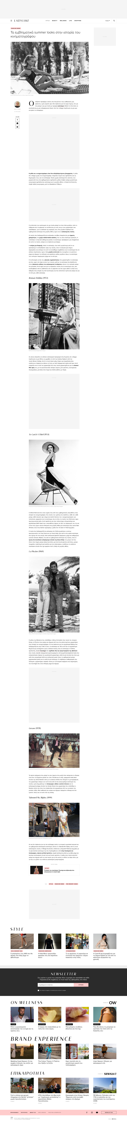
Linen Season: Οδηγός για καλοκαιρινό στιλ (102, 1062)
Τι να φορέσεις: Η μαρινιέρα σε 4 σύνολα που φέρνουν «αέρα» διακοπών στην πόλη (77, 955)
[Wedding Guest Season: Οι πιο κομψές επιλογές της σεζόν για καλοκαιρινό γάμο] (22, 1051)
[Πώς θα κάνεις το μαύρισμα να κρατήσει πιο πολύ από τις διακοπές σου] (104, 1014)
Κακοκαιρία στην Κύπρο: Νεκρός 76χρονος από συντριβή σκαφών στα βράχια (77, 1097)
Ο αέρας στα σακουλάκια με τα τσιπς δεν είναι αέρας (49, 1028)
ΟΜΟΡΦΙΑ (69, 1024)
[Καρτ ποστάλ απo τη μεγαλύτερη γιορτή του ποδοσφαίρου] (77, 1051)
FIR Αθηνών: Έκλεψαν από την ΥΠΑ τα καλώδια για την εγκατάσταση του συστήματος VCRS (104, 1098)
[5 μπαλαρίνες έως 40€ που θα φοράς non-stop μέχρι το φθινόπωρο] (22, 941)
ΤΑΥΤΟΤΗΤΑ (24, 1112)
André (41, 651)
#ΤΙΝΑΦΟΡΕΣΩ (70, 951)
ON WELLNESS (27, 1003)
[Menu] (11, 20)
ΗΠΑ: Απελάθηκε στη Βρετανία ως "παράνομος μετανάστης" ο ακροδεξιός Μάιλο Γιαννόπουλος (49, 1098)
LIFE (70, 20)
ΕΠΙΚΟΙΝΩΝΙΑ (14, 1112)
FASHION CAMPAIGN (45, 951)
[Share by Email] (17, 127)
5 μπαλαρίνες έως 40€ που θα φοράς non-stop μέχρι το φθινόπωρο (22, 955)
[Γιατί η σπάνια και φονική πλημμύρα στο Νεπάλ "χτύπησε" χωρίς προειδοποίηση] (22, 1085)
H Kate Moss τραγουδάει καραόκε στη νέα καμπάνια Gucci (47, 955)
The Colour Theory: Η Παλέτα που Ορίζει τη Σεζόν (48, 1062)
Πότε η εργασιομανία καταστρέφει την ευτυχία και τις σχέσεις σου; (22, 1029)
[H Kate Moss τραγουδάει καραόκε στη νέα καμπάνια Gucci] (49, 941)
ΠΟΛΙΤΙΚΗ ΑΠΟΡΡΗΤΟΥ (54, 1112)
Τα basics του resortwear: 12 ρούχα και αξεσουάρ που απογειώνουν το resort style (59, 871)
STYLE (48, 20)
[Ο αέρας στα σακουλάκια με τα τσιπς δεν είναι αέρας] (49, 1014)
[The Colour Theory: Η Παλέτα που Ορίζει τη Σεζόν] (49, 1051)
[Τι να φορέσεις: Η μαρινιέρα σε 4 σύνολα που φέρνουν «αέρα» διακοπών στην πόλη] (77, 941)
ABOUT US (33, 1112)
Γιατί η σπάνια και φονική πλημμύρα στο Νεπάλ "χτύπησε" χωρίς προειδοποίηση (22, 1097)
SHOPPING (77, 20)
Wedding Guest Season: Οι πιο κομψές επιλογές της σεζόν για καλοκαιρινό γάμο (22, 1063)
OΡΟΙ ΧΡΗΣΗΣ (42, 1112)
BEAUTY (54, 20)
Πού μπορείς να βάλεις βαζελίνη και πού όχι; (74, 1028)
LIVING (13, 1024)
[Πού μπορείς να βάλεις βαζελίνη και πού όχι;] (77, 1014)
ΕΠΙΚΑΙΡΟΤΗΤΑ (28, 1073)
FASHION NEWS (15, 28)
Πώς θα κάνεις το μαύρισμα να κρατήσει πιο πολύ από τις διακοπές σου (104, 1029)
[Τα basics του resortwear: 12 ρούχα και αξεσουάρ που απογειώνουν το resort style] (36, 870)
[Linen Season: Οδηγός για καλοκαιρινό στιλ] (104, 1051)
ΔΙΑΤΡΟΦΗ (42, 1024)
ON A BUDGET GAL (16, 951)
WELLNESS (63, 20)
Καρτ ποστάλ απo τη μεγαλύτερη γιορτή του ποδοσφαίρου (74, 1063)
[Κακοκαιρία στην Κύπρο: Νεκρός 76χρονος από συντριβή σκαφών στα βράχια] (77, 1085)
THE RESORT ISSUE (72, 884)
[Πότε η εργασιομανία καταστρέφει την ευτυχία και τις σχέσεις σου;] (22, 1014)
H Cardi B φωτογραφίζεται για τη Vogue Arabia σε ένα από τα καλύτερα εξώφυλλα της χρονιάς (104, 956)
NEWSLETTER (109, 1112)
